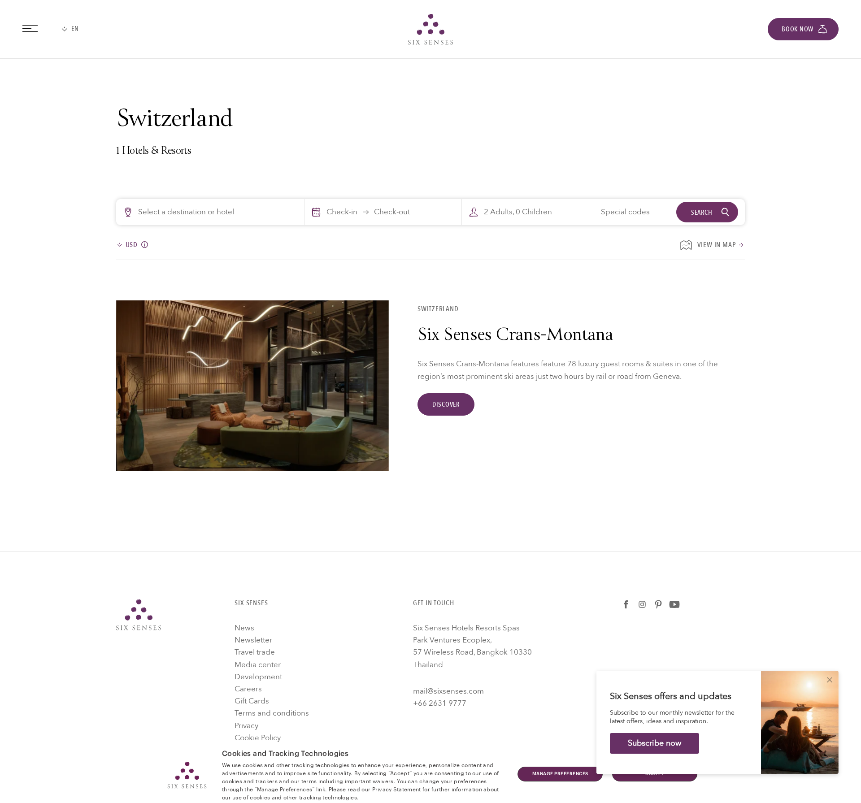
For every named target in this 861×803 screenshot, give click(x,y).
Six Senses (138, 614)
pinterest (658, 604)
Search (702, 212)
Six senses (430, 29)
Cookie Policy (258, 738)
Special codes (625, 212)
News (244, 628)
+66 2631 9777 (439, 703)
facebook (626, 604)
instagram (642, 604)
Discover (446, 404)
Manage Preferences (560, 774)
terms (309, 781)
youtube (674, 604)
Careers (248, 689)
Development (258, 677)
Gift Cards (252, 701)
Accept (654, 774)
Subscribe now (654, 743)
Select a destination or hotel (186, 212)
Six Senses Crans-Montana (515, 336)
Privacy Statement (396, 789)
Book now (797, 29)
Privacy (246, 726)
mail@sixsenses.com (448, 691)
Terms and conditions (272, 713)
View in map (716, 245)
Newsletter (253, 640)
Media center (258, 665)
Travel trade (255, 652)
